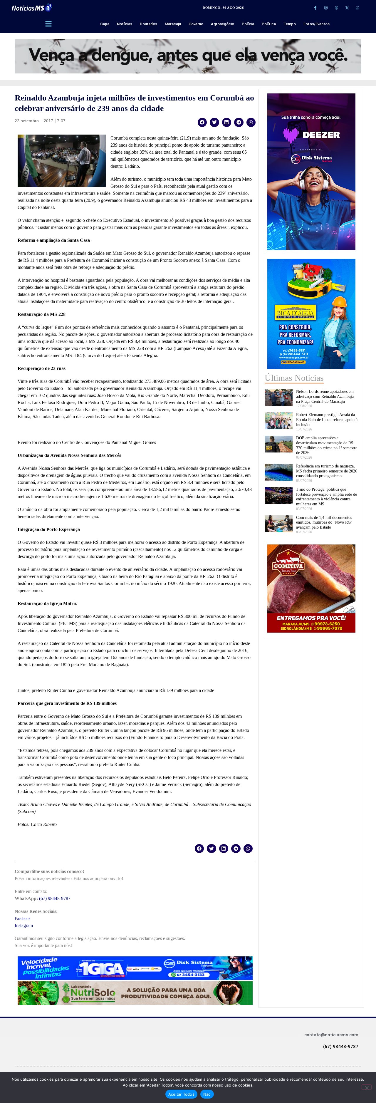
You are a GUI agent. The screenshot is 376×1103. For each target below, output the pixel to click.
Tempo (289, 24)
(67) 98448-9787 (54, 898)
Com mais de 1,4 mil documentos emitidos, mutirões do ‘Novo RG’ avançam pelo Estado (324, 522)
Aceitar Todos (181, 1094)
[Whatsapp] (357, 7)
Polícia (248, 24)
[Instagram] (326, 7)
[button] (202, 122)
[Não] (367, 1087)
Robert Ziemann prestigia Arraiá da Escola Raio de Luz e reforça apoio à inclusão (326, 420)
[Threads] (336, 7)
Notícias (124, 24)
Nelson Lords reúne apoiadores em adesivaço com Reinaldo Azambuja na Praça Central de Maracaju (325, 396)
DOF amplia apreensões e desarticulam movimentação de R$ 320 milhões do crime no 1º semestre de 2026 (326, 445)
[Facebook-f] (315, 7)
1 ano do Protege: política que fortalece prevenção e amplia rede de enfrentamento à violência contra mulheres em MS (326, 496)
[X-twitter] (347, 7)
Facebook (23, 918)
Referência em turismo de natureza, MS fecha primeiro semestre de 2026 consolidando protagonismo (326, 471)
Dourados (148, 24)
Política (269, 24)
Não (207, 1094)
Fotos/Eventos (316, 24)
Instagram (24, 925)
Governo (196, 24)
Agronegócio (222, 24)
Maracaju (173, 24)
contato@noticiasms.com (331, 1034)
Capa (104, 24)
